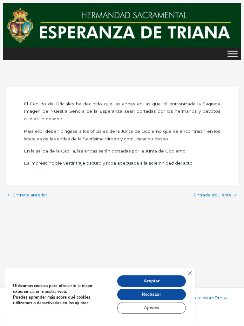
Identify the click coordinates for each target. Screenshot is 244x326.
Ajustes (151, 308)
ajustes (81, 303)
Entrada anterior (27, 195)
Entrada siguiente (215, 195)
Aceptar (151, 281)
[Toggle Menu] (232, 54)
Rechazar (151, 294)
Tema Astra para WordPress (197, 297)
